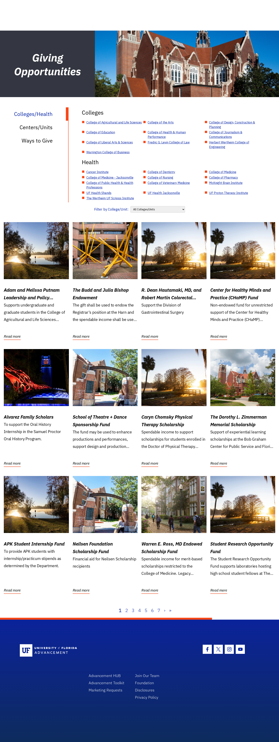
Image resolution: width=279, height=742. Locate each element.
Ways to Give (37, 140)
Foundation (144, 682)
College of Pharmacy (223, 177)
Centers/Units (36, 127)
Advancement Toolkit (106, 682)
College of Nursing (160, 177)
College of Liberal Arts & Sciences (109, 142)
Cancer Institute (97, 172)
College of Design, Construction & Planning (232, 124)
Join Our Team (147, 675)
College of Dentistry (161, 172)
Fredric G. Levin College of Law (169, 142)
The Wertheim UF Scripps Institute (110, 198)
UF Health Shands (98, 193)
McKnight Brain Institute (226, 183)
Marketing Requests (105, 690)
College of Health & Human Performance (167, 134)
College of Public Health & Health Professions (109, 185)
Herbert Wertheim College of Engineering (229, 144)
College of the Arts (161, 122)
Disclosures (144, 690)
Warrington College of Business (108, 152)
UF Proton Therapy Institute (228, 193)
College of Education (100, 132)
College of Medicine (222, 172)
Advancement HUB (105, 675)
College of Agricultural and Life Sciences (114, 122)
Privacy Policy (146, 697)
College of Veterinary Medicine (169, 183)
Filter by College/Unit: (111, 209)
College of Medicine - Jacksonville (109, 177)
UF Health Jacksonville (164, 193)
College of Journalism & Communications (225, 134)
